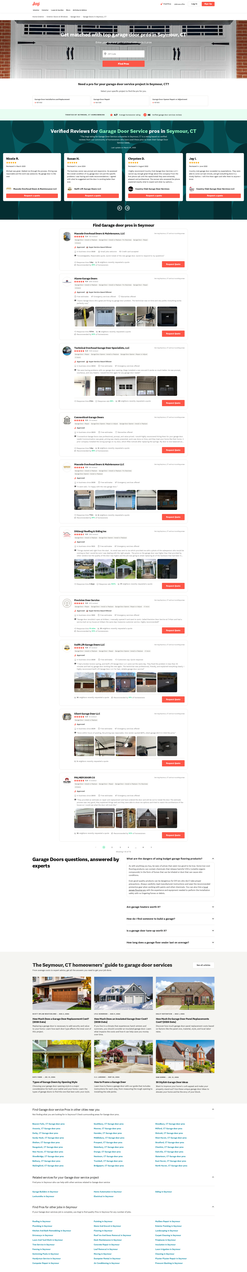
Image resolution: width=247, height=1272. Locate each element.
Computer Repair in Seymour (45, 1263)
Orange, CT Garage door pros (107, 1151)
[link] (8, 189)
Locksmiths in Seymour (43, 1196)
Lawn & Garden (57, 10)
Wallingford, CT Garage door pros (48, 1165)
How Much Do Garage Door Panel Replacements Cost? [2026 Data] (182, 1020)
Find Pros (123, 63)
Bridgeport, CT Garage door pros (109, 1165)
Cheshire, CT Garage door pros (169, 1147)
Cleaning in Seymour (164, 1254)
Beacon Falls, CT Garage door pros (48, 1124)
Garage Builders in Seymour (45, 1191)
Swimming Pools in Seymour (45, 1254)
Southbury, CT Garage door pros (109, 1124)
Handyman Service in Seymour (46, 1258)
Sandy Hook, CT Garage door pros (48, 1137)
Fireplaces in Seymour (165, 1240)
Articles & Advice (80, 10)
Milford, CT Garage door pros (168, 1128)
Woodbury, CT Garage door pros (170, 1124)
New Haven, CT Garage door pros (47, 1151)
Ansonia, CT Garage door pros (46, 1128)
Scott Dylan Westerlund (44, 1014)
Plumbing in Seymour (42, 1226)
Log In (194, 3)
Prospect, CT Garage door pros (108, 1142)
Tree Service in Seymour (43, 1244)
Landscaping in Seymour (166, 1230)
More (68, 10)
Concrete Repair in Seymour (107, 1244)
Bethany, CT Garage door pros (46, 1161)
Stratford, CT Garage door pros (169, 1142)
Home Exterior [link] (38, 16)
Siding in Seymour (163, 1191)
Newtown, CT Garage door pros (108, 1156)
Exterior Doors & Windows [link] (57, 16)
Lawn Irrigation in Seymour (167, 1249)
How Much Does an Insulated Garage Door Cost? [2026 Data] (121, 1020)
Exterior (45, 10)
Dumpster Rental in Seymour (107, 1258)
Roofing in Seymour (41, 1221)
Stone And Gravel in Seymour (107, 1226)
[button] (84, 316)
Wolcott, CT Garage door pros (169, 1133)
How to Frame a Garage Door (110, 1082)
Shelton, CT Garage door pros (46, 1142)
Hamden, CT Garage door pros (108, 1133)
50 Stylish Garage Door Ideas (172, 1082)
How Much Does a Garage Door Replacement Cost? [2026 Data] (61, 1020)
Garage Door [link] (75, 16)
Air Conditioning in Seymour (107, 1263)
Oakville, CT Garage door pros (169, 1151)
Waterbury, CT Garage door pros (109, 1147)
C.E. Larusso (100, 1077)
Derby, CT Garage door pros (45, 1133)
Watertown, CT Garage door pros (170, 1156)
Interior (36, 10)
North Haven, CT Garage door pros (171, 1165)
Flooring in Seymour (103, 1230)
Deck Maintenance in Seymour (108, 1240)
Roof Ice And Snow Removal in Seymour (112, 1235)
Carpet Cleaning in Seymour (168, 1235)
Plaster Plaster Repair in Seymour (171, 1258)
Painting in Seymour (103, 1221)
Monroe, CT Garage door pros (107, 1128)
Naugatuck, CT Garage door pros (47, 1147)
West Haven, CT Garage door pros (171, 1137)
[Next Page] (151, 847)
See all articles (203, 965)
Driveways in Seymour (42, 1235)
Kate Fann (37, 1077)
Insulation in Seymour (165, 1244)
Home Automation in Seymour (108, 1191)
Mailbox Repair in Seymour (167, 1221)
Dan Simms (161, 1077)
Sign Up (208, 3)
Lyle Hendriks (101, 1014)
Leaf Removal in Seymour (106, 1249)
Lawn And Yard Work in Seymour (47, 1240)
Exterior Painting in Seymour (168, 1226)
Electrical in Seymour (103, 1196)
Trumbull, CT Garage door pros (108, 1161)
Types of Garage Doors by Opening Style (55, 1082)
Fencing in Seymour (41, 1249)
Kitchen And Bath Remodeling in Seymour (51, 1230)
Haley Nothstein (164, 1014)
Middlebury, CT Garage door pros (109, 1137)
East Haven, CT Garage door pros (170, 1161)
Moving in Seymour (103, 1254)
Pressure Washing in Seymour (169, 1263)
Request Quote (173, 264)
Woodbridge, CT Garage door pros (48, 1156)
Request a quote (32, 195)
